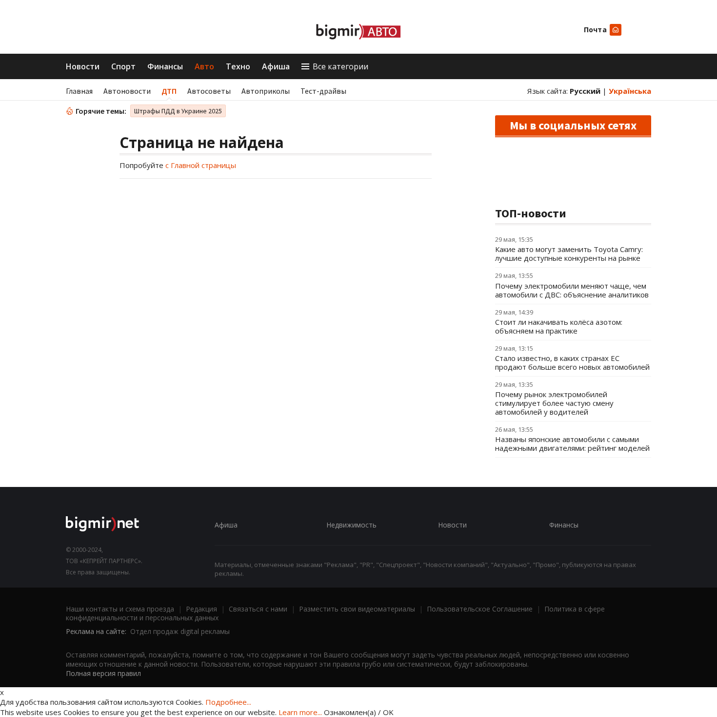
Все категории (340, 66)
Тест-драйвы (323, 91)
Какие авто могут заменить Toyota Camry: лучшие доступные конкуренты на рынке (569, 253)
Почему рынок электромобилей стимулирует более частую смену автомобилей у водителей (554, 403)
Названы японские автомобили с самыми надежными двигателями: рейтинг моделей (572, 443)
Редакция (201, 608)
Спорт (123, 66)
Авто (204, 66)
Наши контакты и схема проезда (120, 608)
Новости (83, 66)
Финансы (165, 66)
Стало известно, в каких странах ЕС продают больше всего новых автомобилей (572, 362)
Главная (79, 91)
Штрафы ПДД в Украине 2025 (178, 110)
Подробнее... (228, 702)
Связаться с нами (258, 608)
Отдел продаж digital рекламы (180, 631)
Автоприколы (265, 91)
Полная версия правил (103, 673)
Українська (630, 91)
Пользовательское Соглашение (480, 608)
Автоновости (127, 91)
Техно (238, 66)
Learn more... (300, 712)
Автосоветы (209, 91)
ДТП (169, 91)
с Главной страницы (200, 165)
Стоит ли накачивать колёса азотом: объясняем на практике (558, 326)
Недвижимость (351, 524)
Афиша (276, 66)
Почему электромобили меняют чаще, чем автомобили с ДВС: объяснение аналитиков (572, 290)
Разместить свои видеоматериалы (357, 608)
